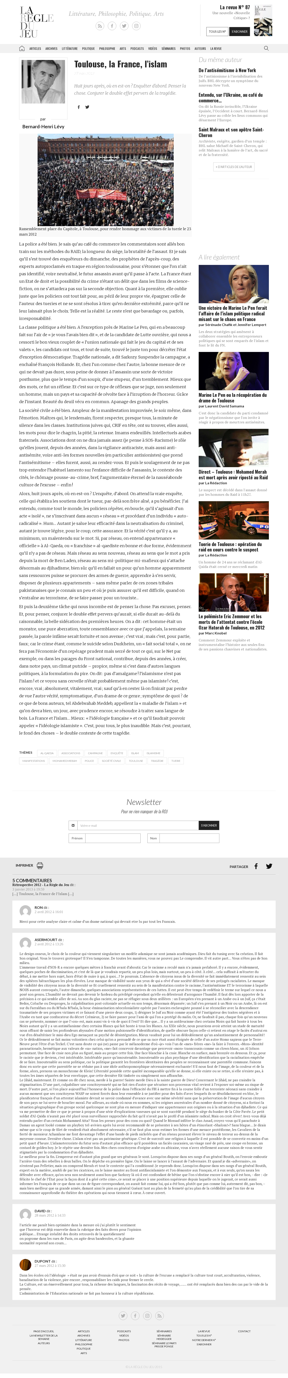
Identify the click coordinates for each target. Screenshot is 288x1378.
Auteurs (200, 48)
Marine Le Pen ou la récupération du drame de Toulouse (233, 397)
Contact (244, 1331)
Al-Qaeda (47, 753)
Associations (70, 753)
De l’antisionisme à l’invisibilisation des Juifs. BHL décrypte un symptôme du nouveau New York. (230, 81)
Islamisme (153, 753)
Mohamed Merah (65, 760)
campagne (95, 753)
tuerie (175, 760)
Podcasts (137, 48)
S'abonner (240, 31)
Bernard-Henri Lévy (43, 126)
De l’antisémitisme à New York (227, 70)
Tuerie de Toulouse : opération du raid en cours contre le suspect (230, 546)
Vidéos (152, 48)
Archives (51, 48)
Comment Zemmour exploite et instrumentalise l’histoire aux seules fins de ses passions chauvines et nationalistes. (233, 645)
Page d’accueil (44, 1331)
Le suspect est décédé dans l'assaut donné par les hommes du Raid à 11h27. (233, 492)
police (89, 760)
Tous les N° (204, 1335)
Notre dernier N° (204, 1340)
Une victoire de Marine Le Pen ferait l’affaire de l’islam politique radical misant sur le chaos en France (233, 313)
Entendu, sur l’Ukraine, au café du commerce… (231, 97)
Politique (88, 48)
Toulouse (136, 760)
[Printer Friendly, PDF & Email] (40, 868)
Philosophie (107, 48)
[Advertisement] (233, 217)
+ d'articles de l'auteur (234, 167)
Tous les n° (217, 31)
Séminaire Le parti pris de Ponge (164, 1344)
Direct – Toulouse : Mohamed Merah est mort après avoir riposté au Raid (233, 474)
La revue (216, 48)
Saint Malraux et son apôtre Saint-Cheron (231, 132)
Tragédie (157, 760)
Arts (123, 48)
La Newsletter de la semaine (44, 1337)
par (232, 324)
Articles (35, 48)
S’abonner (204, 1344)
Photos (185, 48)
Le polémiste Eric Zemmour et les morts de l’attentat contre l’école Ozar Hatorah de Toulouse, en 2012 (232, 622)
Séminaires (169, 48)
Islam (135, 753)
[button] (265, 48)
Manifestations (33, 760)
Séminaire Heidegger (164, 1337)
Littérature (70, 48)
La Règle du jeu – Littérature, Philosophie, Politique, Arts (22, 47)
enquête (117, 753)
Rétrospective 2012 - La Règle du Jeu (40, 885)
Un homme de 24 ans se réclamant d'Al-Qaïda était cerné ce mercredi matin (231, 564)
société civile (111, 760)
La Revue (204, 1331)
